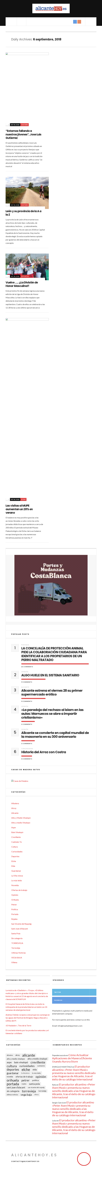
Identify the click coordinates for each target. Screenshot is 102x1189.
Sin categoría (16, 938)
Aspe (13, 827)
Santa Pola (15, 933)
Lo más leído (16, 880)
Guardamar (16, 871)
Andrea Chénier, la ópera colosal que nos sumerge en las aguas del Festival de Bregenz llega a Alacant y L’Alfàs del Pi (28, 1018)
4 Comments (26, 759)
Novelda (15, 885)
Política (14, 909)
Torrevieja (15, 948)
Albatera (15, 803)
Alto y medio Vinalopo (20, 822)
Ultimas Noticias (18, 953)
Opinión (24, 672)
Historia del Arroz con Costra (43, 752)
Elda (13, 866)
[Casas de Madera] (51, 781)
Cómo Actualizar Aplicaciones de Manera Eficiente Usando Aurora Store (72, 1058)
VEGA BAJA (16, 957)
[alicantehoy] (51, 8)
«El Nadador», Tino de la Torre (18, 1025)
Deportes (25, 276)
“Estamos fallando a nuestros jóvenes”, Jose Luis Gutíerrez (23, 134)
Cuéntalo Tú (16, 842)
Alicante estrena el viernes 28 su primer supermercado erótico (51, 692)
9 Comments (26, 682)
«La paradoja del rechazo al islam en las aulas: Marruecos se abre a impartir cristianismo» (52, 714)
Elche (23, 499)
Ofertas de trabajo (19, 890)
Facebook (58, 1000)
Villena (14, 962)
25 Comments (27, 666)
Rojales (14, 919)
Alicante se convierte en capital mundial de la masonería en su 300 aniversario (55, 735)
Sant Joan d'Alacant (19, 928)
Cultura (24, 124)
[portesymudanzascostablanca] (51, 585)
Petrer (14, 904)
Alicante (25, 687)
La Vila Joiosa (17, 875)
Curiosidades (27, 748)
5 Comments (26, 724)
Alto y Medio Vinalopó (21, 818)
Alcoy (13, 808)
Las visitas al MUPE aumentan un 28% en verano (19, 509)
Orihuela (15, 900)
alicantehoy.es (34, 1155)
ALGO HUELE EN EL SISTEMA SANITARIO (50, 675)
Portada (25, 645)
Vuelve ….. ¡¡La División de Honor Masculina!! (22, 284)
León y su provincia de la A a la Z (23, 213)
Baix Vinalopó (17, 832)
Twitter (57, 992)
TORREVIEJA (17, 943)
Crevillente (16, 837)
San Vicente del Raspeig (21, 924)
